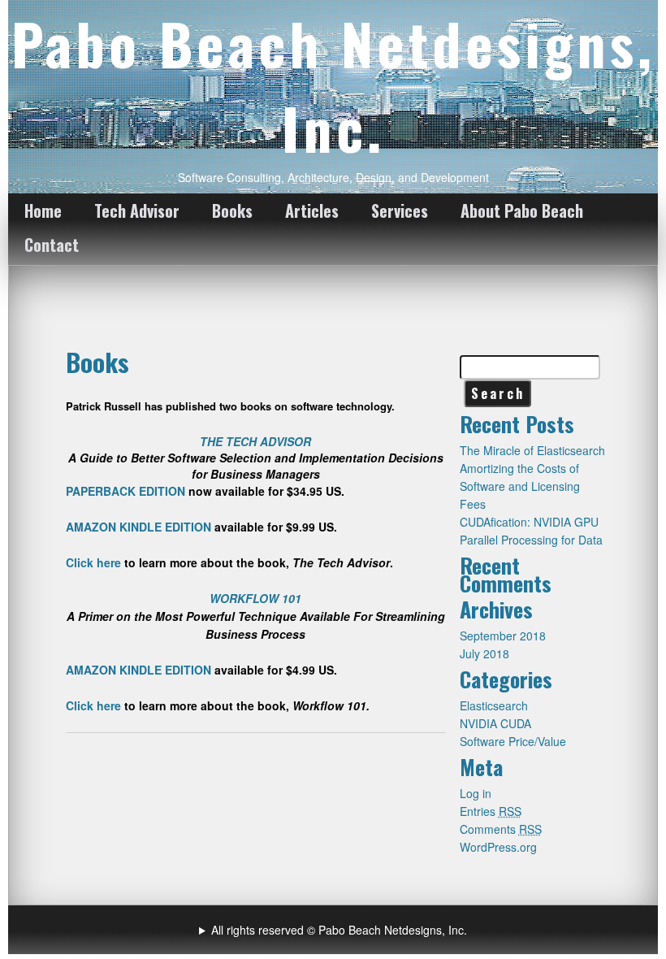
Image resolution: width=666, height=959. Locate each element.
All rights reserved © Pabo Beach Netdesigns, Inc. (339, 930)
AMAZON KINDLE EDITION (138, 527)
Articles (312, 210)
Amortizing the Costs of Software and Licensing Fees (520, 486)
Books (232, 210)
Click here (93, 562)
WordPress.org (498, 847)
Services (399, 210)
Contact (51, 244)
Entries (490, 811)
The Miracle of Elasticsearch (532, 450)
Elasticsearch (494, 705)
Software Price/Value (513, 741)
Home (43, 210)
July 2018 (484, 653)
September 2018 (503, 635)
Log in (475, 793)
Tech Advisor (136, 210)
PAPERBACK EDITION (125, 491)
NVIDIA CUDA (495, 723)
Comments (501, 829)
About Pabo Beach (522, 210)
